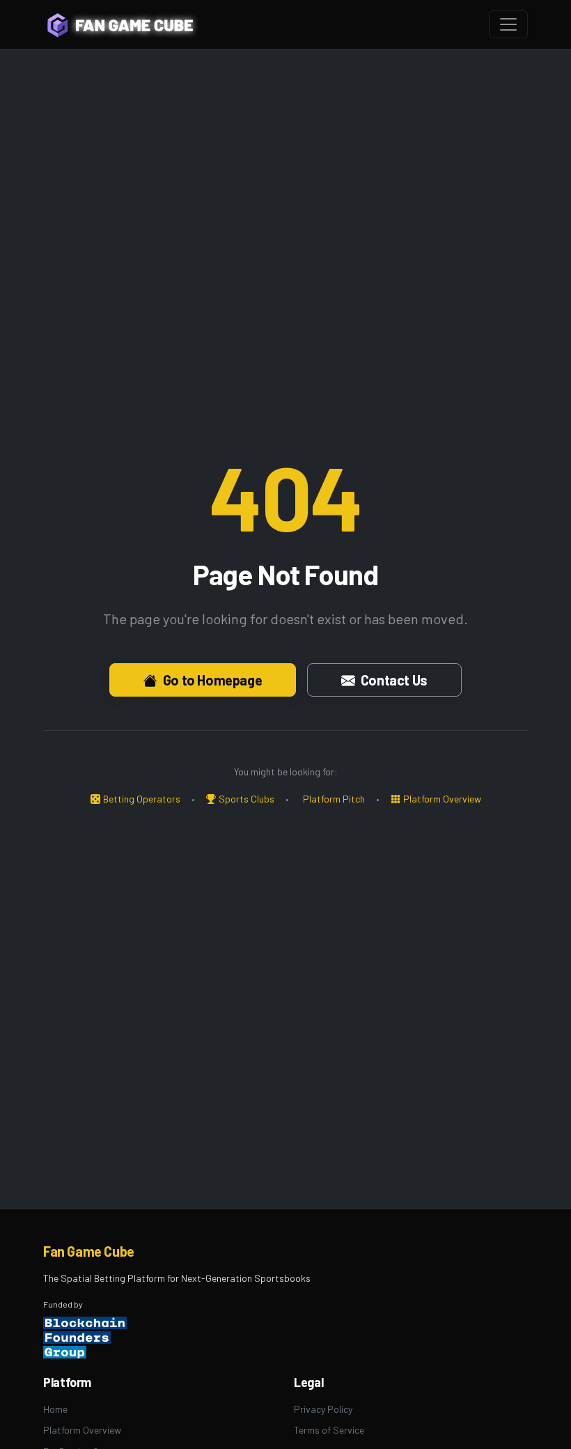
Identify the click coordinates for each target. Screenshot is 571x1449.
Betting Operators (141, 799)
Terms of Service (329, 1430)
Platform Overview (442, 799)
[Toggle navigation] (508, 24)
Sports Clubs (246, 799)
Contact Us (394, 680)
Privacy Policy (323, 1409)
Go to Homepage (212, 680)
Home (55, 1409)
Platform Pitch (334, 799)
